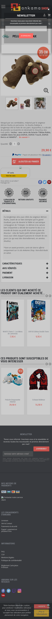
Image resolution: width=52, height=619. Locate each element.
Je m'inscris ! (26, 36)
